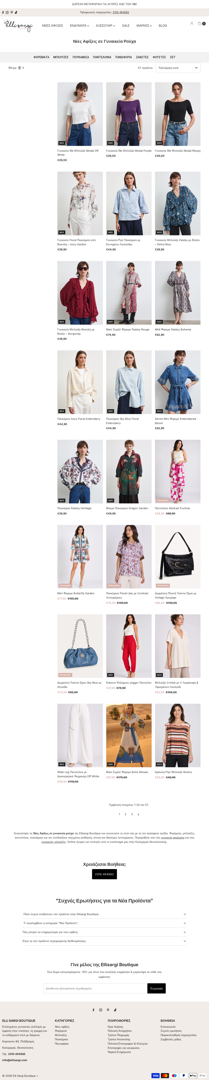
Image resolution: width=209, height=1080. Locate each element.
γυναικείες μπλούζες (53, 841)
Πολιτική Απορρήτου (120, 1030)
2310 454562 (121, 12)
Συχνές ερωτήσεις (171, 1030)
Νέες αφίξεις (62, 1026)
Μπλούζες (61, 1035)
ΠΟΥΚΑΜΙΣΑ (81, 57)
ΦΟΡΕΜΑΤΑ (41, 57)
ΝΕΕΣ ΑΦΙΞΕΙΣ (52, 25)
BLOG (163, 25)
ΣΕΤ (173, 57)
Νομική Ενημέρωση (119, 1052)
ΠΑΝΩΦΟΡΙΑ (123, 57)
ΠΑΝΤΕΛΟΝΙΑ (102, 57)
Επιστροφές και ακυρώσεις (124, 1047)
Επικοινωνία (168, 1026)
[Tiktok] (16, 12)
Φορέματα (61, 1030)
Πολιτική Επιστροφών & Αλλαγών (128, 1043)
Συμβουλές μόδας (171, 1039)
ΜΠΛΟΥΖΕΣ (61, 57)
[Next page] (138, 814)
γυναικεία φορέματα (173, 837)
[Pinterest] (12, 12)
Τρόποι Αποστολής (119, 1039)
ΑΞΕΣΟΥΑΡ (104, 25)
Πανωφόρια (62, 1043)
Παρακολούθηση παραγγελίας (179, 1035)
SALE (126, 25)
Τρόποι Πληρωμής (118, 1035)
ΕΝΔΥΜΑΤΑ (78, 25)
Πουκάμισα (61, 1039)
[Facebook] (3, 12)
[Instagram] (7, 12)
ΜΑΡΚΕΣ (143, 25)
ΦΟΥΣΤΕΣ (159, 57)
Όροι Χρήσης (115, 1026)
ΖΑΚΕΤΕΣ (142, 57)
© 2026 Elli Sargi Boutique (19, 1075)
